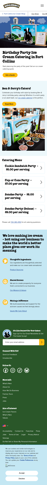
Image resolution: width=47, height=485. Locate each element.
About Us (6, 387)
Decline (22, 479)
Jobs (4, 401)
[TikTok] (20, 370)
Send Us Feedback (10, 354)
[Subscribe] (41, 342)
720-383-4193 (16, 222)
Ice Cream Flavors (9, 412)
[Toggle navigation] (42, 6)
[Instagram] (13, 370)
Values (5, 418)
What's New (7, 383)
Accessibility (7, 431)
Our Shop (35, 14)
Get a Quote (10, 75)
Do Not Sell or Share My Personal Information (20, 442)
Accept (22, 473)
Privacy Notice (33, 434)
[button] (5, 426)
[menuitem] (35, 14)
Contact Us (19, 431)
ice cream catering (25, 98)
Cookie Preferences (26, 460)
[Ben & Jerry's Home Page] (11, 5)
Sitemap (6, 438)
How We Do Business (11, 390)
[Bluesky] (27, 370)
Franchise (29, 431)
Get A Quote (5, 168)
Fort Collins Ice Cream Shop (14, 14)
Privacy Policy (10, 458)
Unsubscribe (7, 358)
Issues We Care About (18, 311)
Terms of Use (14, 434)
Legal (23, 434)
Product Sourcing (16, 270)
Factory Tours (8, 394)
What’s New (7, 415)
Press (5, 397)
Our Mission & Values (18, 290)
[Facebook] (6, 370)
